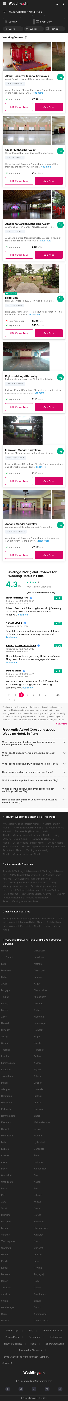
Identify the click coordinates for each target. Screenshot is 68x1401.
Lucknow (38, 1162)
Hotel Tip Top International (21, 645)
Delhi (3, 1142)
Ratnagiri (38, 1030)
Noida (37, 1208)
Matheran (39, 1016)
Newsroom (34, 1337)
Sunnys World (13, 670)
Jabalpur (5, 1294)
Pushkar (5, 1056)
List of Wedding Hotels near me (25, 890)
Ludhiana (5, 1215)
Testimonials (56, 1337)
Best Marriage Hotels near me (36, 894)
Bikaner (38, 1083)
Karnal (4, 1268)
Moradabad (7, 1135)
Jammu (38, 977)
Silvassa (38, 1129)
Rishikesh (6, 1109)
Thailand (5, 1050)
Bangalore (39, 1149)
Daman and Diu (41, 1320)
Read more (37, 93)
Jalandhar (6, 1287)
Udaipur (38, 1195)
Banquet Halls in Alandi (31, 922)
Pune (36, 1155)
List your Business (13, 1343)
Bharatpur (6, 1069)
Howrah (38, 1268)
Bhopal (4, 1228)
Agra (3, 1201)
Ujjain (4, 1314)
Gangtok (5, 1043)
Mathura (38, 964)
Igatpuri (38, 1096)
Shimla (4, 1301)
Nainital (5, 1023)
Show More (61, 724)
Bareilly (5, 1003)
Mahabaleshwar (42, 1122)
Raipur (4, 1281)
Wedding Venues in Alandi (16, 918)
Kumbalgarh (40, 997)
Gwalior (37, 1287)
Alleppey (5, 1089)
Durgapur (6, 990)
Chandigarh (7, 1182)
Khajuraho (6, 1122)
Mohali (4, 1083)
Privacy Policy (12, 1337)
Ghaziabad (6, 1175)
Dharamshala (40, 990)
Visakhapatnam (9, 1241)
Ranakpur (39, 1050)
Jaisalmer (39, 957)
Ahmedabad (40, 1168)
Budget (33, 29)
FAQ (31, 1330)
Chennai (5, 1155)
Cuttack (38, 1307)
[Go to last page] (15, 699)
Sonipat (5, 1129)
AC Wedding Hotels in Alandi (27, 827)
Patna (4, 1188)
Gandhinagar (7, 1307)
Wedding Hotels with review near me (28, 882)
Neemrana (6, 1096)
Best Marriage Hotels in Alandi (37, 846)
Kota (3, 964)
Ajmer (4, 1016)
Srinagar (5, 1030)
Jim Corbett (7, 957)
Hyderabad (39, 1142)
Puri (36, 1188)
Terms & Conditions (52, 1330)
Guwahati (6, 1248)
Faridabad (39, 1221)
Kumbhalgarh (8, 1063)
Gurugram (6, 1221)
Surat (4, 1208)
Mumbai (38, 1135)
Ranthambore (8, 1116)
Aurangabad (40, 1314)
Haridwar (38, 1109)
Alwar (4, 983)
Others (37, 1076)
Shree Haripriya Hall (17, 597)
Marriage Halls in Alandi (44, 918)
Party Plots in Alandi (30, 926)
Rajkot (37, 1281)
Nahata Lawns (14, 622)
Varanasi (5, 1234)
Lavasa (4, 1010)
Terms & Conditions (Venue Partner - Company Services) (26, 1360)
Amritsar (38, 1234)
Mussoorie (6, 1102)
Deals (33, 1343)
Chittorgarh (39, 950)
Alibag (4, 1036)
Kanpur (37, 1201)
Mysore (37, 1069)
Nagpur (37, 1182)
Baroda (37, 1215)
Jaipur (4, 1162)
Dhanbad (38, 1003)
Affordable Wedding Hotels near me (21, 871)
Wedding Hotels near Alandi (26, 854)
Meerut (5, 1254)
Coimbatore (40, 1294)
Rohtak (4, 950)
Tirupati (5, 997)
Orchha (37, 1010)
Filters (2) (54, 29)
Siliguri (37, 1301)
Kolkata (5, 1149)
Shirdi (37, 1116)
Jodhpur (38, 1254)
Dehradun (6, 1274)
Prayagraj (39, 1274)
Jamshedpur (40, 1023)
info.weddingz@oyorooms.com (36, 1381)
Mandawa (6, 970)
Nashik (37, 1241)
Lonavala (38, 1089)
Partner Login (12, 1330)
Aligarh (37, 983)
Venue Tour (21, 107)
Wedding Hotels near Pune (25, 901)
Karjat (37, 1036)
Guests (12, 29)
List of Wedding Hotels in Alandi (28, 843)
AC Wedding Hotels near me (24, 875)
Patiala (37, 1043)
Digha (4, 977)
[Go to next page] (9, 699)
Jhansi (37, 1102)
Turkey (37, 1056)
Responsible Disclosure (30, 1350)
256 (58, 695)
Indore (4, 1168)
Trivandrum (7, 1076)
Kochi (36, 1261)
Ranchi (4, 1261)
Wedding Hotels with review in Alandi (31, 835)
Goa (36, 1175)
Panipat (5, 1320)
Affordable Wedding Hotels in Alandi (21, 824)
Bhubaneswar (41, 1228)
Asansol (38, 1063)
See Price (48, 107)
